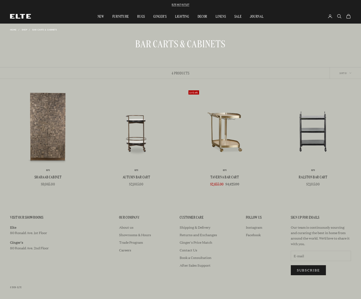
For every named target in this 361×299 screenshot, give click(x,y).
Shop (24, 30)
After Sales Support (195, 265)
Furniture (120, 16)
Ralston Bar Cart (313, 176)
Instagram (254, 227)
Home (13, 30)
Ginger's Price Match (196, 242)
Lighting (182, 16)
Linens (221, 16)
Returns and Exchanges (198, 234)
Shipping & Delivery (195, 227)
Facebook (253, 234)
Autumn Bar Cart (136, 176)
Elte (174, 4)
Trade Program (131, 242)
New (101, 16)
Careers (125, 250)
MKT (179, 4)
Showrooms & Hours (135, 234)
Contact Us (188, 250)
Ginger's (160, 16)
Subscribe (308, 270)
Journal (256, 16)
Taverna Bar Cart (224, 176)
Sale (238, 16)
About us (126, 227)
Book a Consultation (195, 257)
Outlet (185, 4)
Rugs (141, 16)
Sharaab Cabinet (48, 176)
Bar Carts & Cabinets (44, 30)
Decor (202, 16)
